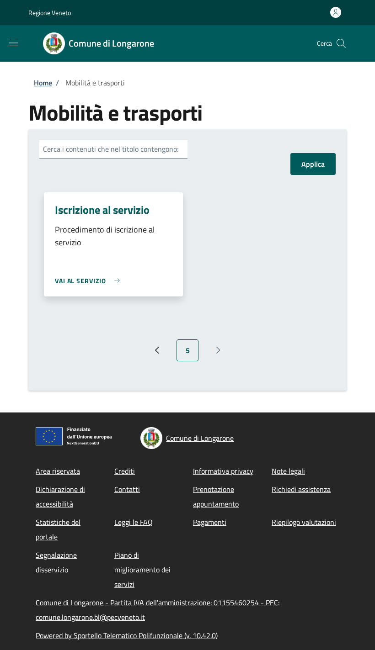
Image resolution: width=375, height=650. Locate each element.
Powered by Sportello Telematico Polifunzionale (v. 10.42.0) (127, 635)
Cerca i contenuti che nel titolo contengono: (110, 148)
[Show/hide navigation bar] (13, 43)
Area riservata (58, 470)
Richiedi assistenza (301, 489)
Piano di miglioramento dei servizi (142, 570)
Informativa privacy (223, 470)
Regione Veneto (49, 12)
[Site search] (341, 43)
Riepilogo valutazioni (304, 522)
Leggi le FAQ (133, 522)
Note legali (288, 470)
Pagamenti (209, 522)
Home (43, 82)
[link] (89, 280)
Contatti (127, 489)
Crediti (124, 470)
